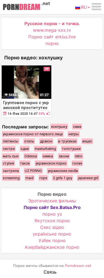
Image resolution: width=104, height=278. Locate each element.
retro (78, 156)
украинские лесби (63, 171)
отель (29, 141)
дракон (46, 141)
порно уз (52, 214)
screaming (11, 178)
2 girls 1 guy (62, 178)
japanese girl (88, 178)
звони (64, 156)
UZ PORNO (33, 171)
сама (77, 127)
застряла (11, 171)
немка (48, 156)
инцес (87, 141)
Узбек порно (52, 240)
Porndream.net (78, 265)
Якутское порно (52, 220)
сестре (9, 149)
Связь (50, 272)
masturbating (45, 149)
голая (77, 163)
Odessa (30, 156)
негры (74, 134)
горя (43, 178)
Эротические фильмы (52, 200)
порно (52, 43)
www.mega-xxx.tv (52, 30)
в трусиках (67, 141)
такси (25, 163)
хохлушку (59, 127)
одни (25, 149)
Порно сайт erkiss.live (52, 36)
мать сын (11, 156)
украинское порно (51, 163)
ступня (8, 163)
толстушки (71, 149)
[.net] (21, 8)
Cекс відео (52, 227)
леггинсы (10, 141)
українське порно (52, 234)
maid (30, 178)
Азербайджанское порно (52, 247)
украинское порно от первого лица (33, 134)
